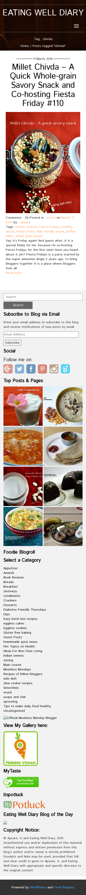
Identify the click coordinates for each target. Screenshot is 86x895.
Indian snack (25, 231)
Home (25, 46)
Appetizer (10, 568)
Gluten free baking (17, 632)
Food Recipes (64, 887)
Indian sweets (13, 655)
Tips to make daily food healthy (27, 706)
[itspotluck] (24, 804)
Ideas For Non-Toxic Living (22, 651)
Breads (8, 582)
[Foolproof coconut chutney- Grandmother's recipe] (63, 406)
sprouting (10, 701)
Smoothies (11, 688)
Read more (14, 273)
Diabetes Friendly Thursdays (24, 609)
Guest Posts (12, 637)
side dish (10, 678)
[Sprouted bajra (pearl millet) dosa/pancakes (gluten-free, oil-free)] (63, 446)
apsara (25, 222)
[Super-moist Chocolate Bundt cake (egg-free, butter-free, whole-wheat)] (63, 486)
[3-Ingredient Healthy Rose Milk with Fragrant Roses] (23, 406)
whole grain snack (29, 236)
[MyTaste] (21, 783)
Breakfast (10, 586)
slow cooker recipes (18, 683)
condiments (11, 596)
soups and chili (14, 697)
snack (51, 217)
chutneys (10, 591)
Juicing (8, 660)
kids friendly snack (50, 231)
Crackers (10, 600)
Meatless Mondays (17, 669)
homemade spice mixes (20, 642)
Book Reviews (13, 577)
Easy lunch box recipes (20, 619)
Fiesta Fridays (49, 227)
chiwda (32, 227)
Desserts (10, 605)
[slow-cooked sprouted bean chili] (23, 446)
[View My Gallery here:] (20, 748)
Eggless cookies (15, 628)
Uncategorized (14, 711)
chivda (20, 227)
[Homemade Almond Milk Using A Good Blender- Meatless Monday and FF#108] (23, 486)
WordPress (38, 887)
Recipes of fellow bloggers (22, 674)
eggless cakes (13, 623)
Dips (6, 614)
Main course (12, 665)
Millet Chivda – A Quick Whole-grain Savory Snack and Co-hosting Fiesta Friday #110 (43, 85)
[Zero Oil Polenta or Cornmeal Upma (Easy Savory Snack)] (23, 526)
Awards (8, 573)
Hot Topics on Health (19, 646)
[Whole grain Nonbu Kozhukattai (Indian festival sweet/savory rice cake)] (63, 526)
